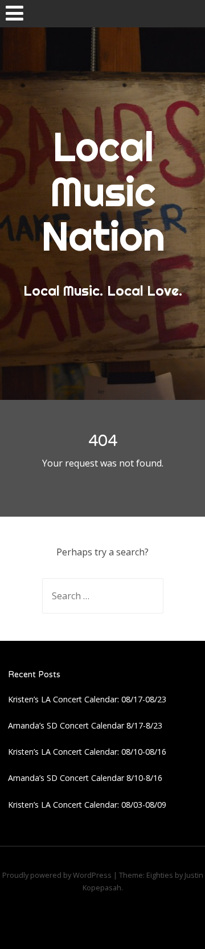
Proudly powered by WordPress (57, 875)
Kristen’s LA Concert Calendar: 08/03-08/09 (87, 804)
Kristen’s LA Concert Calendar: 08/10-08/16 (87, 751)
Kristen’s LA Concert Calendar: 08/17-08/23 (87, 699)
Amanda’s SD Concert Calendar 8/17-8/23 (85, 725)
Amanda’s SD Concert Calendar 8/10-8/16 (85, 777)
